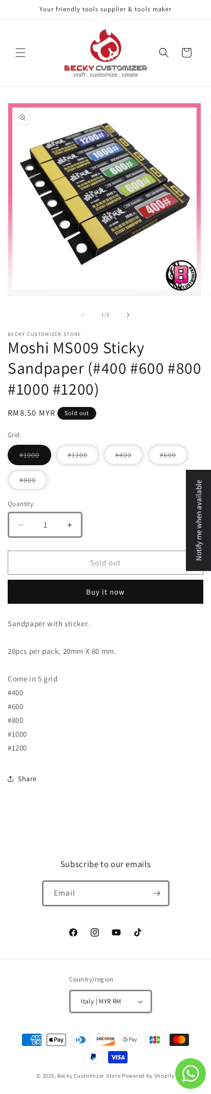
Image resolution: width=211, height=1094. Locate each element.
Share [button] (27, 778)
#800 (33, 482)
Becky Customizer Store (88, 1075)
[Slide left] (83, 315)
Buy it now (105, 592)
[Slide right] (128, 315)
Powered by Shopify (148, 1075)
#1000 (35, 457)
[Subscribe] (156, 893)
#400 (129, 457)
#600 (174, 457)
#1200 (83, 457)
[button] (20, 52)
